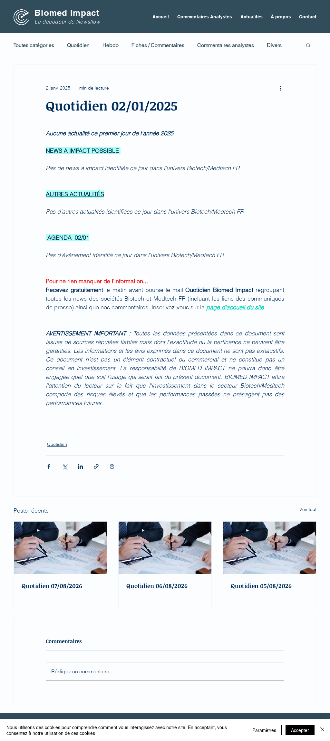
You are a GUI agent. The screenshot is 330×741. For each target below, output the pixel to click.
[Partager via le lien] (96, 466)
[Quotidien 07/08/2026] (60, 548)
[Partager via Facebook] (49, 466)
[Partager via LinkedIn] (80, 466)
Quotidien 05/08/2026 (261, 586)
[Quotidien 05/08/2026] (269, 548)
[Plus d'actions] (280, 88)
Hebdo (110, 45)
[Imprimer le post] (112, 466)
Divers (274, 45)
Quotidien (78, 45)
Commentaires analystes (225, 45)
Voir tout (307, 509)
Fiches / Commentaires (157, 45)
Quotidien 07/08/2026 (52, 586)
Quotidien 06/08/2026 (157, 586)
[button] (308, 45)
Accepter (300, 730)
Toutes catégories (34, 45)
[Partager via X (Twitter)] (65, 466)
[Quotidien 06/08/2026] (165, 548)
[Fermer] (322, 730)
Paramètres (264, 730)
